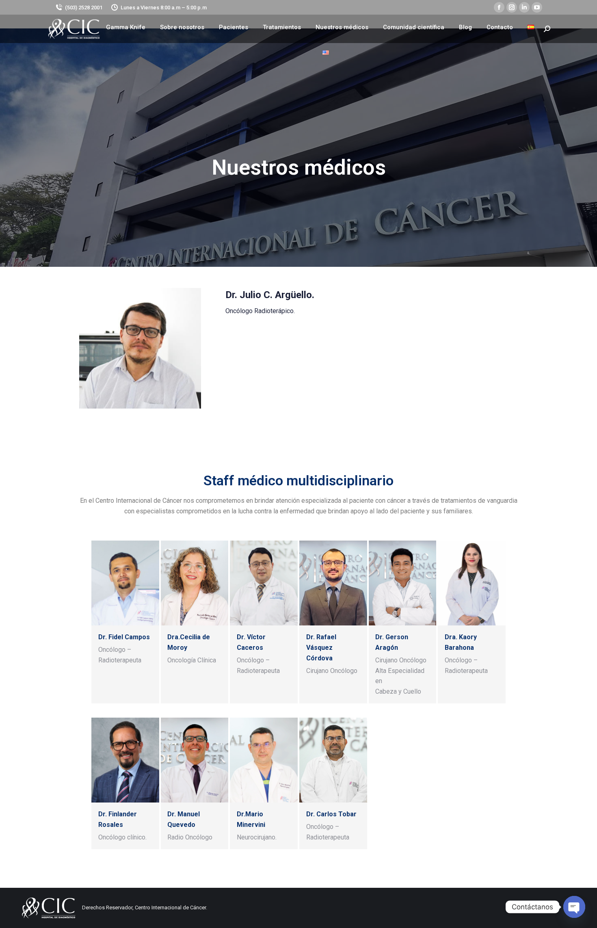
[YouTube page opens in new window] (537, 7)
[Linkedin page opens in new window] (524, 7)
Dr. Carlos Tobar (331, 814)
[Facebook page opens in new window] (499, 7)
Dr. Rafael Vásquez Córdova (321, 647)
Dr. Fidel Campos (124, 637)
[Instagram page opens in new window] (511, 7)
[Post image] (125, 583)
